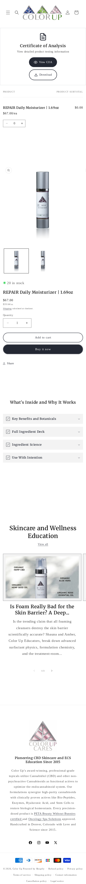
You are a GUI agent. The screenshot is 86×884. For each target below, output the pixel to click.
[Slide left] (34, 670)
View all (43, 544)
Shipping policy (43, 875)
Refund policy (55, 868)
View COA (45, 62)
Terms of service (22, 875)
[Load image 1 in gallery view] (16, 261)
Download (45, 74)
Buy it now (43, 349)
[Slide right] (51, 670)
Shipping (7, 308)
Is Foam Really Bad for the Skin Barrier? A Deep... (42, 609)
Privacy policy (75, 868)
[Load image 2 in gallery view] (43, 261)
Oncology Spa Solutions (44, 819)
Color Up (17, 868)
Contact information (66, 875)
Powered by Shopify (34, 868)
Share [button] (10, 363)
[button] (8, 12)
